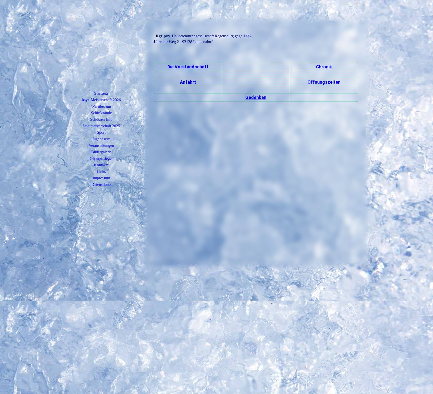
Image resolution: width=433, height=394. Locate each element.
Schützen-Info (101, 119)
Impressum (101, 178)
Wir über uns (101, 106)
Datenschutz (101, 184)
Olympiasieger (101, 158)
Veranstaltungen (101, 145)
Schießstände (101, 113)
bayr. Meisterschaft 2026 (101, 100)
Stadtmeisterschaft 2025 (101, 126)
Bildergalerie (101, 152)
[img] (101, 51)
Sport (101, 132)
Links (101, 171)
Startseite (101, 93)
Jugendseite (101, 139)
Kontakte (101, 165)
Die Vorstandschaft (187, 66)
